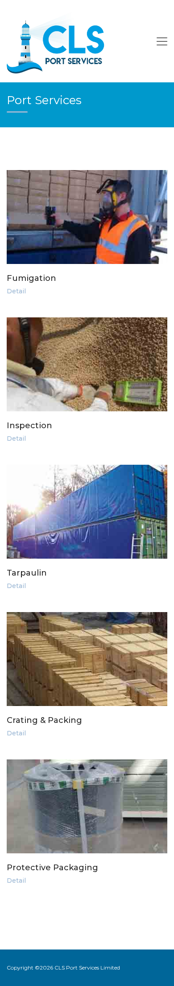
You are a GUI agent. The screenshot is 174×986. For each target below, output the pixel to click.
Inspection (29, 425)
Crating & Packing (44, 720)
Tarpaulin (27, 573)
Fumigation (31, 278)
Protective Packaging (52, 867)
